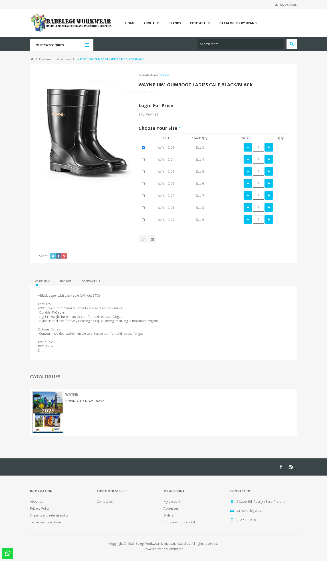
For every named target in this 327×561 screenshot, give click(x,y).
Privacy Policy (40, 508)
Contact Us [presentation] (90, 281)
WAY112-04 (165, 159)
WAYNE (71, 394)
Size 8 (200, 207)
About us (36, 501)
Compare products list (179, 522)
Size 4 (200, 159)
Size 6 (200, 183)
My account (172, 501)
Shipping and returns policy (49, 515)
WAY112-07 (165, 195)
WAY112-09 (165, 219)
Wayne (165, 75)
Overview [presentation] (42, 281)
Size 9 (200, 219)
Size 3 (200, 147)
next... (101, 401)
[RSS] (291, 466)
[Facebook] (281, 466)
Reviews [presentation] (65, 281)
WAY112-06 (165, 183)
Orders (168, 515)
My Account (288, 4)
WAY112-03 (165, 147)
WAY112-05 (165, 171)
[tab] (42, 281)
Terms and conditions (45, 522)
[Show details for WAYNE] (47, 431)
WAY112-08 (165, 207)
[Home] (32, 59)
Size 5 (200, 171)
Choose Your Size (158, 128)
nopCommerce (172, 549)
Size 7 (200, 195)
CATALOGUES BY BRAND (238, 23)
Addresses (171, 508)
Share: (43, 256)
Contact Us (105, 501)
